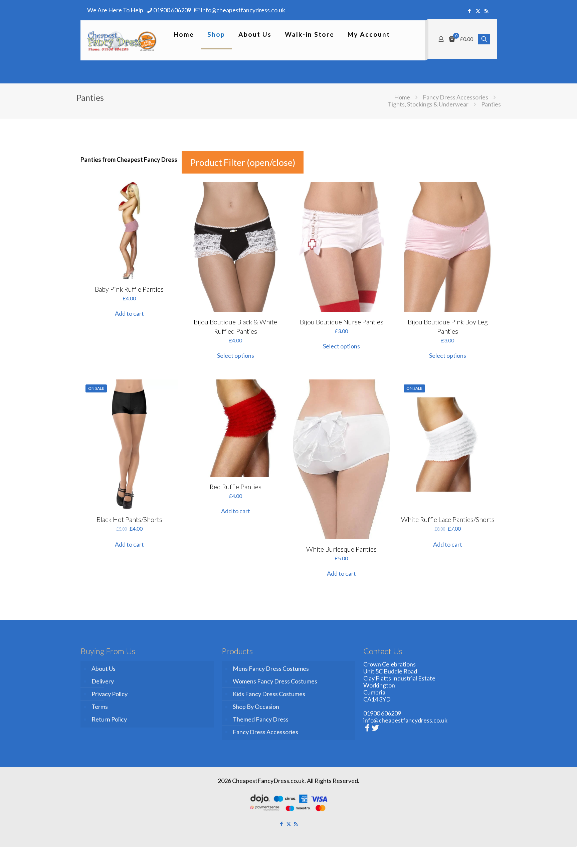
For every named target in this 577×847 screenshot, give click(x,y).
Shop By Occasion (256, 706)
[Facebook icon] (469, 11)
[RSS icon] (486, 11)
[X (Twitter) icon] (477, 11)
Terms (99, 706)
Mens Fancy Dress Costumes (271, 668)
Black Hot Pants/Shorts (129, 519)
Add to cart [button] (129, 313)
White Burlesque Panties (341, 549)
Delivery (102, 681)
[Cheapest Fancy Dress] (122, 40)
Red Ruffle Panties (235, 487)
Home (402, 97)
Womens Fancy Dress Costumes (275, 681)
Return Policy (109, 719)
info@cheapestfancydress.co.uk (243, 10)
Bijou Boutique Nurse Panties (341, 322)
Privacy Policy (109, 693)
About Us (103, 668)
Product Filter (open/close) (242, 162)
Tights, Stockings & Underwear (428, 104)
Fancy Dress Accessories (455, 97)
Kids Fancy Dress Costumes (269, 693)
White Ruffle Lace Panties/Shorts (448, 519)
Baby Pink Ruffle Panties (129, 289)
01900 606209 (172, 10)
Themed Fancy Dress (260, 719)
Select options (235, 355)
